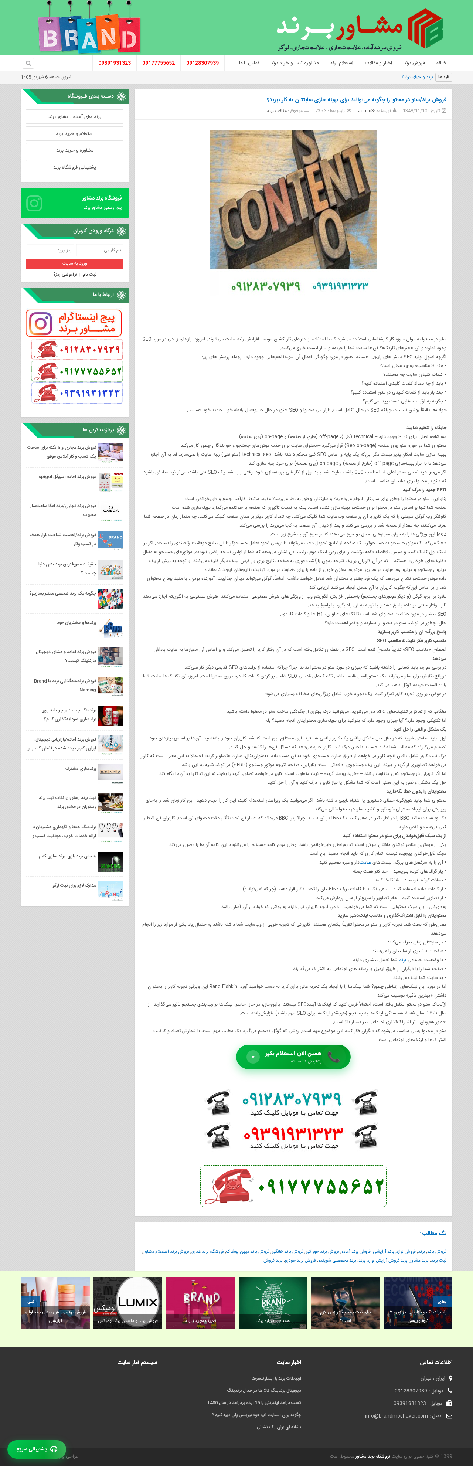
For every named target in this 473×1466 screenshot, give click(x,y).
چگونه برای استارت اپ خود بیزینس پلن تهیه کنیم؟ (256, 1415)
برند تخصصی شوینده (337, 1260)
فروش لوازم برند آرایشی (394, 1251)
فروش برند (436, 1251)
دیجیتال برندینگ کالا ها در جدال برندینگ (264, 1390)
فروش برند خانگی (287, 1251)
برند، (429, 77)
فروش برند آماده (356, 1251)
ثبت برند (438, 1260)
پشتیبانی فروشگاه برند (74, 167)
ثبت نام (89, 274)
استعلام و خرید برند (75, 134)
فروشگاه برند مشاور (372, 1456)
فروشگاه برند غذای (207, 1251)
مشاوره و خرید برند (74, 150)
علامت (365, 863)
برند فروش (273, 1260)
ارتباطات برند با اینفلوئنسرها (276, 1378)
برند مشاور (419, 1260)
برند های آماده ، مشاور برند (74, 117)
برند (402, 960)
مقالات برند (277, 111)
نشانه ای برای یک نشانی (279, 1427)
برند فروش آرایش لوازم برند (383, 1260)
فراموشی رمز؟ (65, 274)
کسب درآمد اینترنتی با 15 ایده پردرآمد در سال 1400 (254, 1403)
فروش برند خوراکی (322, 1251)
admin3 (366, 111)
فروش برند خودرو (300, 1260)
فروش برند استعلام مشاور (166, 1251)
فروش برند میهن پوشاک (247, 1251)
